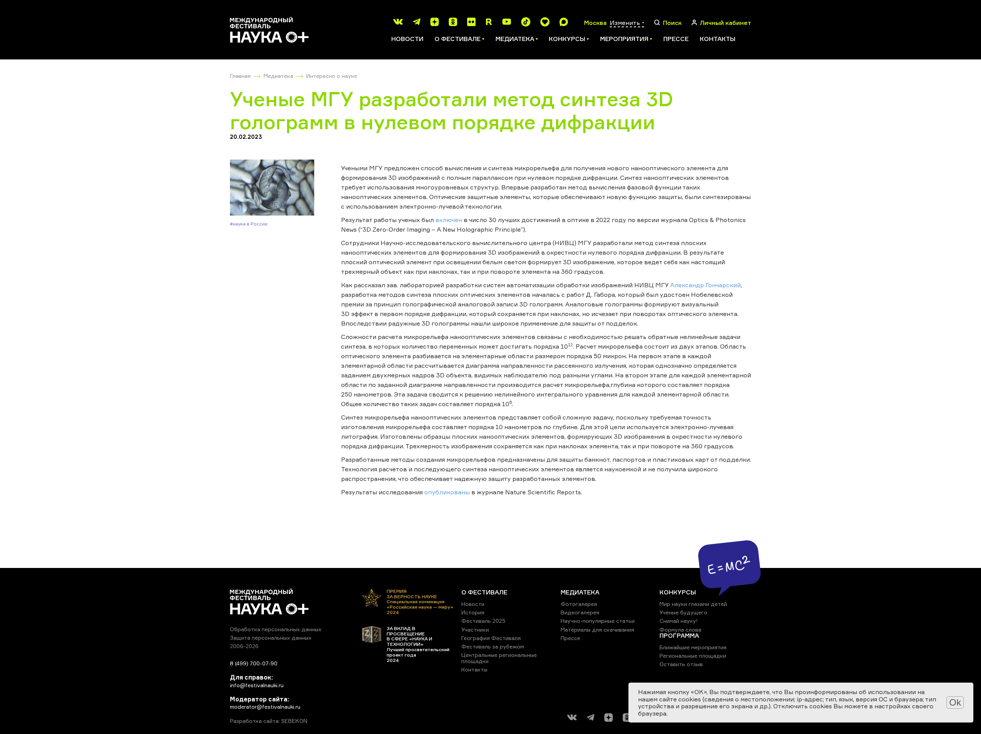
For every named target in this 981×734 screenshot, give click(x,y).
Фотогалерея (579, 604)
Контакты (717, 39)
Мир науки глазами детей (693, 604)
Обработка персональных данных (276, 629)
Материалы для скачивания (597, 629)
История (472, 612)
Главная (240, 75)
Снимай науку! (678, 620)
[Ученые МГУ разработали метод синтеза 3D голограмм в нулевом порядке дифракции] (272, 188)
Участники (475, 629)
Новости (407, 39)
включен (448, 220)
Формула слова (680, 629)
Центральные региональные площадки (499, 658)
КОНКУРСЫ (677, 592)
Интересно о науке (331, 75)
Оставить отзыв (681, 664)
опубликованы (447, 492)
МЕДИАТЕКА (580, 592)
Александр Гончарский (705, 285)
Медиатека (278, 75)
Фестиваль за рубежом (492, 646)
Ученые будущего (683, 612)
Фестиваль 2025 (483, 620)
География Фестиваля (491, 638)
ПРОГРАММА (679, 635)
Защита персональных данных (271, 637)
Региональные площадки (692, 655)
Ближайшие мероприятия (693, 647)
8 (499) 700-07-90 (253, 663)
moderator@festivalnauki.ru (265, 706)
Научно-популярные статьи (598, 620)
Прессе (676, 39)
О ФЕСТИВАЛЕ (484, 592)
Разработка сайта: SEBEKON (268, 721)
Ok (955, 702)
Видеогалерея (580, 612)
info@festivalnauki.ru (257, 685)
